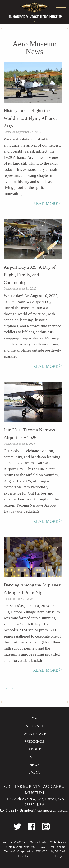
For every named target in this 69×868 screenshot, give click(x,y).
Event (34, 772)
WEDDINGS (34, 741)
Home (34, 718)
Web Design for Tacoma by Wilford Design (58, 849)
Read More (47, 203)
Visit (34, 757)
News (35, 765)
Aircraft (35, 726)
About (34, 749)
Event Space (34, 734)
